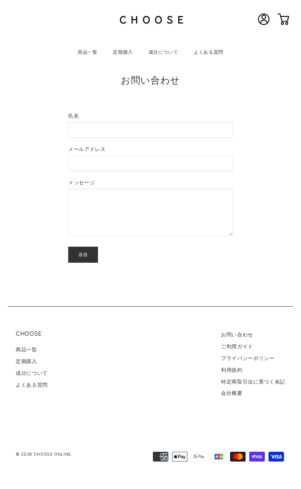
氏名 (73, 116)
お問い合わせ (237, 334)
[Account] (264, 23)
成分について (163, 52)
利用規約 (232, 370)
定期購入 (123, 52)
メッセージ (81, 182)
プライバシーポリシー (248, 358)
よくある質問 (208, 52)
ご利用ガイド (237, 346)
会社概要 (232, 393)
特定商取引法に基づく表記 (253, 381)
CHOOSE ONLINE (52, 454)
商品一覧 (88, 52)
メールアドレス (87, 149)
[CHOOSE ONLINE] (150, 20)
